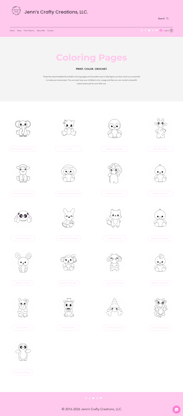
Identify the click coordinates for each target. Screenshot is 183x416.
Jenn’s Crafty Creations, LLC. (56, 12)
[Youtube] (93, 398)
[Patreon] (156, 30)
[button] (171, 30)
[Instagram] (141, 30)
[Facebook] (145, 30)
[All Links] (97, 398)
